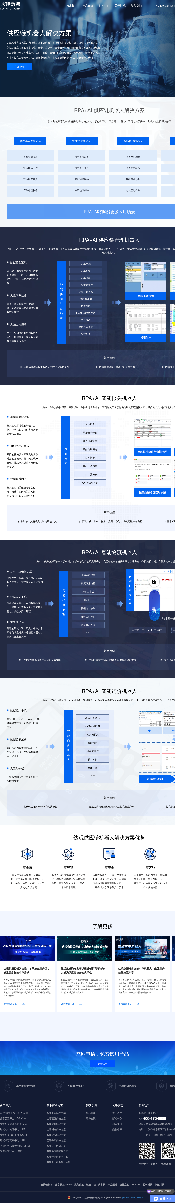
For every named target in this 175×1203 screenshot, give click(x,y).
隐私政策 (91, 1113)
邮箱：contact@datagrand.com (155, 1123)
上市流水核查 (133, 48)
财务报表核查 (133, 42)
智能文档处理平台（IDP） (14, 1129)
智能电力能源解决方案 (59, 1162)
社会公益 (120, 32)
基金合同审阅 (133, 61)
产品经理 (112, 1184)
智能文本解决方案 (56, 1145)
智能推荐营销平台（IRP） (14, 1140)
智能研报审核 (133, 55)
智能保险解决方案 (56, 1140)
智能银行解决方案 (56, 1113)
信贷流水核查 (77, 55)
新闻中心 (117, 1118)
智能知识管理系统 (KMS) (13, 1123)
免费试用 (102, 1063)
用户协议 (91, 1118)
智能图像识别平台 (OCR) (13, 1134)
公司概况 (120, 20)
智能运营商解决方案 (57, 1156)
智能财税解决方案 (56, 1123)
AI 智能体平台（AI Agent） (14, 1113)
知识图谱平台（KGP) (11, 1151)
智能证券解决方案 (56, 1118)
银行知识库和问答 (80, 36)
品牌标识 (120, 26)
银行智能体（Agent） (82, 30)
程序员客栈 (99, 1184)
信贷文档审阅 (77, 48)
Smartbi (136, 1184)
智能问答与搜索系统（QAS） (15, 1145)
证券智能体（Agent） (137, 30)
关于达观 (117, 1113)
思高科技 (79, 1184)
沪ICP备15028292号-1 (132, 1197)
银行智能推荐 (77, 42)
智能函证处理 (133, 67)
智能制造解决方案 (56, 1129)
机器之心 (124, 1184)
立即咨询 (19, 67)
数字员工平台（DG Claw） (14, 1118)
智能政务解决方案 (56, 1134)
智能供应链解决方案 (57, 1151)
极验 (88, 1184)
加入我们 (117, 1123)
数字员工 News (63, 1184)
